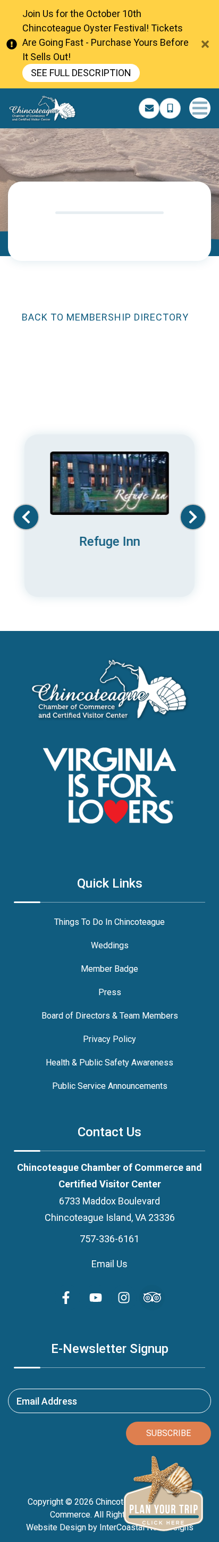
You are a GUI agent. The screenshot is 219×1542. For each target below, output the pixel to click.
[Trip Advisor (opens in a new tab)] (152, 1297)
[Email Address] (149, 108)
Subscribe (168, 1433)
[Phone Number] (170, 108)
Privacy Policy (109, 1039)
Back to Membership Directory (105, 317)
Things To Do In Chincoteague (109, 922)
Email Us (109, 1263)
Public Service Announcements (109, 1086)
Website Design (56, 1527)
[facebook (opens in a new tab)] (67, 1297)
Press (109, 992)
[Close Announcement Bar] (205, 44)
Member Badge (109, 969)
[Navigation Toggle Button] (199, 108)
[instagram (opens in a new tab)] (124, 1297)
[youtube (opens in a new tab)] (95, 1297)
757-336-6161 (109, 1238)
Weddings (110, 945)
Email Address (46, 1400)
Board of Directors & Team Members (109, 1016)
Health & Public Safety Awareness (109, 1062)
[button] (26, 517)
